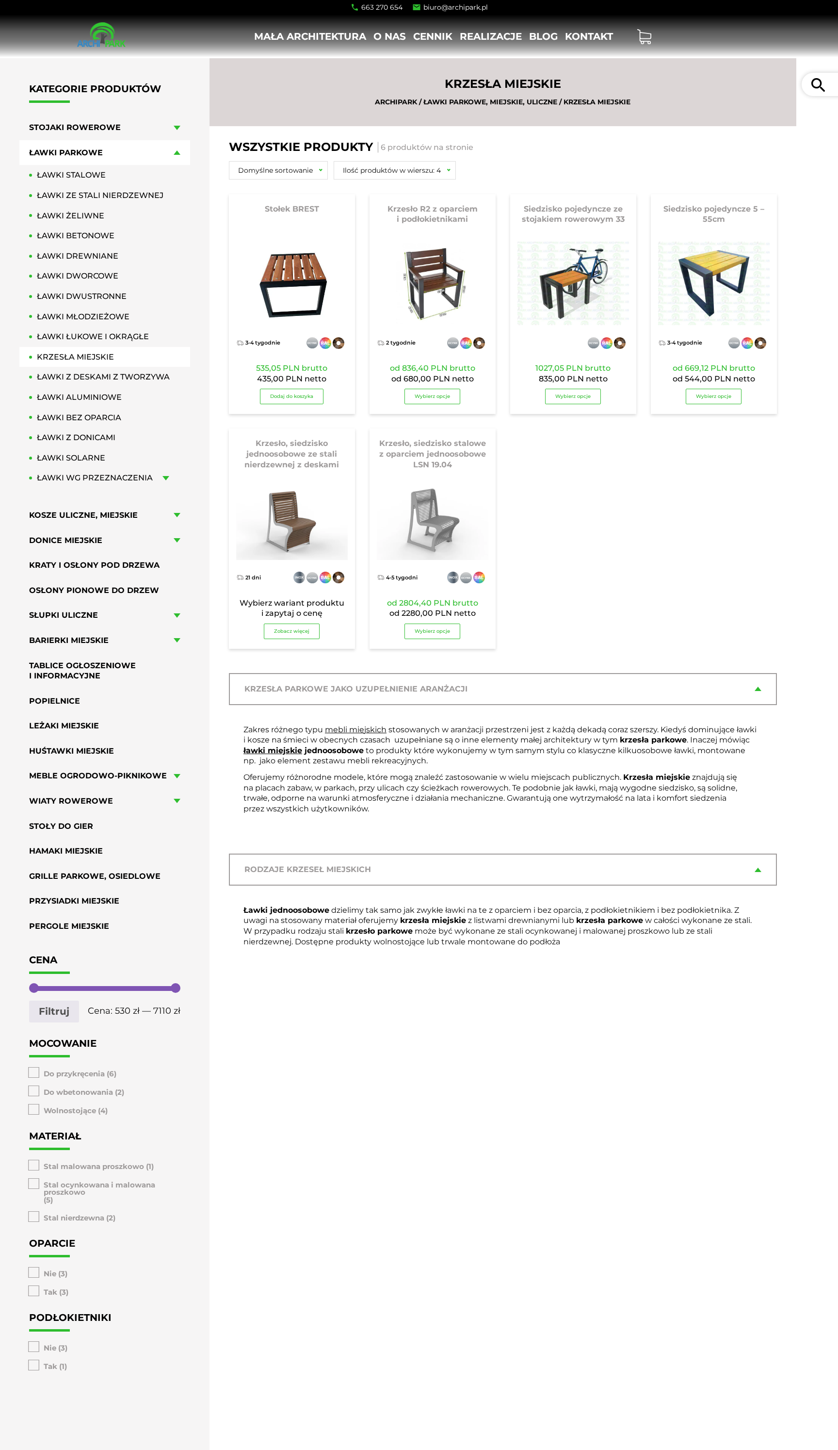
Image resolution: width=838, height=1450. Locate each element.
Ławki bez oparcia (79, 417)
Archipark (396, 102)
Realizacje (491, 36)
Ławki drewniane (77, 256)
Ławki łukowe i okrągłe (93, 336)
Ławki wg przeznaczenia (95, 477)
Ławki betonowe (75, 235)
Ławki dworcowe (77, 275)
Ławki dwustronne (82, 296)
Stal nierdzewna (74, 1217)
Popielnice (54, 700)
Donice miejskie (65, 539)
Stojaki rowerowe (75, 127)
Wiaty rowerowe (71, 801)
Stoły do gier (61, 825)
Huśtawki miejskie (71, 751)
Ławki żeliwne (70, 215)
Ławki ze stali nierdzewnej (100, 195)
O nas (389, 36)
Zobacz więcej (291, 631)
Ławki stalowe (71, 175)
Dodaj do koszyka (291, 396)
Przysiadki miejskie (74, 901)
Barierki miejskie (69, 640)
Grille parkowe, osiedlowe (95, 876)
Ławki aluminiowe (79, 397)
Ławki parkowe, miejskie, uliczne (490, 102)
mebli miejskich (356, 729)
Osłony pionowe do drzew (94, 589)
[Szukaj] (818, 84)
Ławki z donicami (76, 437)
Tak (50, 1291)
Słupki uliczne (63, 615)
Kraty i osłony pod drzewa (94, 565)
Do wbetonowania (78, 1092)
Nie (50, 1273)
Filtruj (54, 1011)
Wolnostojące (70, 1110)
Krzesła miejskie (75, 357)
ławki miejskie (272, 750)
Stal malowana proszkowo (94, 1166)
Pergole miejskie (69, 926)
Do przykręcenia (74, 1073)
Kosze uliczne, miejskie (83, 515)
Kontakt (589, 36)
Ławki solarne (71, 457)
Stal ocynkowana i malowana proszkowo (99, 1188)
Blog (543, 36)
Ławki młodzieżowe (83, 316)
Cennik (432, 36)
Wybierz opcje (432, 396)
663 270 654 (382, 7)
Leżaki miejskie (64, 725)
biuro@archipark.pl (455, 7)
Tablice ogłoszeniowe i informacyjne (82, 670)
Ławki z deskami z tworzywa (103, 376)
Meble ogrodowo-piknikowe (98, 775)
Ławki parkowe (66, 152)
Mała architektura (310, 36)
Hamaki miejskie (66, 851)
